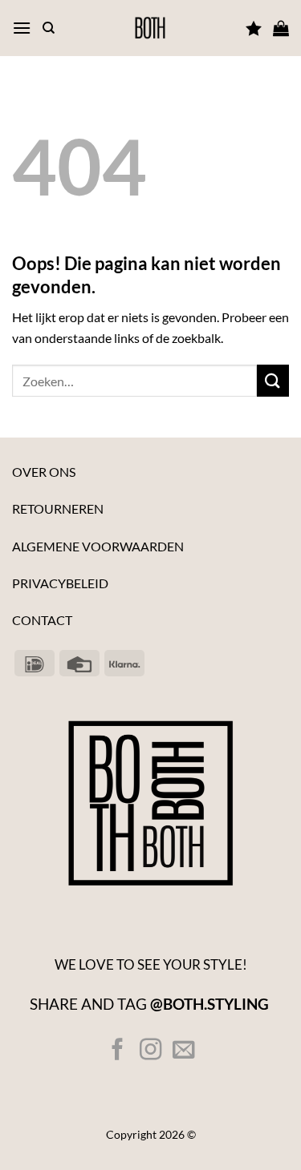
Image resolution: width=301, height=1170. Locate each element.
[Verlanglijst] (254, 28)
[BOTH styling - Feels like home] (150, 28)
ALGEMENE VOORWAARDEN (98, 546)
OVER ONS (43, 471)
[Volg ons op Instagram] (150, 1051)
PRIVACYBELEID (60, 583)
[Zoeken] (49, 28)
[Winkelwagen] (281, 28)
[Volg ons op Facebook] (117, 1051)
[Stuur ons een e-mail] (183, 1051)
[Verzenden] (273, 380)
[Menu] (21, 27)
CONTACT (42, 619)
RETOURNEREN (58, 508)
